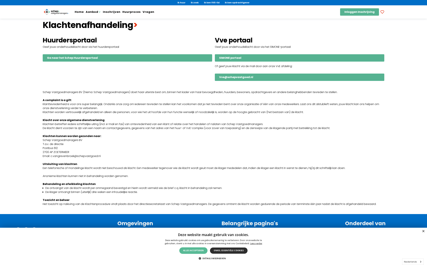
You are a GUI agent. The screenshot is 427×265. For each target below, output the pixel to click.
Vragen (148, 12)
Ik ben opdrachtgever (237, 2)
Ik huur (181, 2)
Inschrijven (111, 12)
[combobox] (413, 262)
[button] (213, 258)
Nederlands (410, 261)
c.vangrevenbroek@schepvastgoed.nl (76, 156)
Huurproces (131, 12)
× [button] (423, 231)
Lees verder (256, 243)
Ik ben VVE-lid (212, 2)
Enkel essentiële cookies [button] (229, 250)
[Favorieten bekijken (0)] (382, 12)
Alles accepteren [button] (193, 250)
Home (79, 12)
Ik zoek (195, 2)
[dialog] (213, 246)
